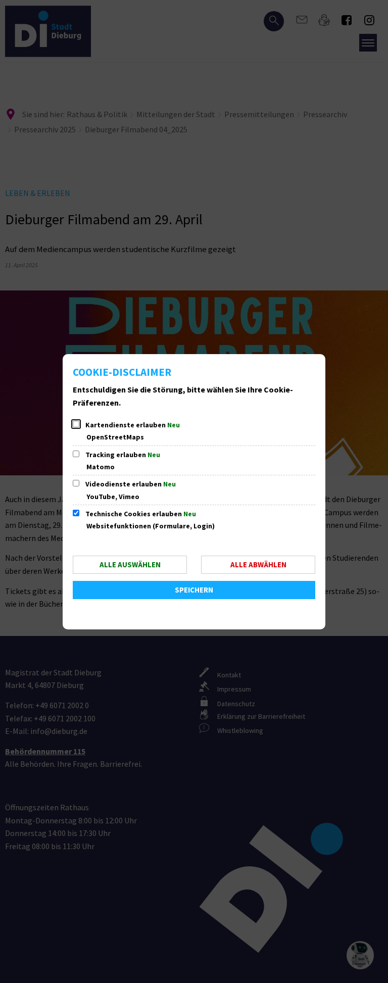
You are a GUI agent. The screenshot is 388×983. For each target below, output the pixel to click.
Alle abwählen (258, 564)
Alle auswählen (130, 564)
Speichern (194, 590)
